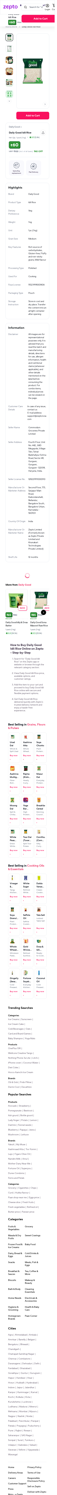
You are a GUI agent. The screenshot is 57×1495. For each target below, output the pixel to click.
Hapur (11, 1378)
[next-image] (45, 104)
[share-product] (43, 133)
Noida (29, 1416)
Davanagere (14, 1363)
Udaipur (12, 1445)
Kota (27, 1397)
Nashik (21, 1416)
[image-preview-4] (9, 83)
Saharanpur (13, 1435)
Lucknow (26, 1401)
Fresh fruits (28, 1202)
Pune (10, 1430)
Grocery (12, 1188)
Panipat (34, 1421)
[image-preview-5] (9, 94)
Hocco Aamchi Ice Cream (20, 1072)
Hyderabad (31, 1382)
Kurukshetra (14, 1401)
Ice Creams (13, 1019)
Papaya (23, 1129)
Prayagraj (21, 1425)
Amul (25, 1158)
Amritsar (12, 1339)
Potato (24, 1120)
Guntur (24, 1373)
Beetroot (28, 1110)
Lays (10, 1154)
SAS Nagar (26, 1435)
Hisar (29, 1378)
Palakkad (12, 1421)
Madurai (23, 1406)
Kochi (11, 1397)
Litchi (35, 1058)
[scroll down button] (9, 101)
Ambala (32, 1334)
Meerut (33, 1406)
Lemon (33, 1120)
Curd (10, 1192)
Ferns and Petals (16, 1178)
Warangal (12, 1454)
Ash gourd (13, 1115)
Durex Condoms (16, 1173)
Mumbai (23, 1411)
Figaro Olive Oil (22, 1154)
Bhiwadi (24, 1344)
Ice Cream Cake (16, 1024)
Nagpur (12, 1416)
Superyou (26, 1168)
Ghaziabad (25, 1368)
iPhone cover (14, 1062)
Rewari (27, 1430)
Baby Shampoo (15, 1038)
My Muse (20, 1144)
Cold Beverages (16, 1029)
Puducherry (33, 1425)
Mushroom (13, 1134)
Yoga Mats (30, 1038)
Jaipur (20, 1387)
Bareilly (22, 1339)
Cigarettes (23, 1188)
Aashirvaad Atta (16, 1149)
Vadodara (22, 1445)
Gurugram (35, 1373)
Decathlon (26, 1087)
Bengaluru (13, 1344)
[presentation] (19, 26)
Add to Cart (41, 18)
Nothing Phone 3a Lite (19, 1058)
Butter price (14, 1211)
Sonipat (12, 1440)
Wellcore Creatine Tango (20, 1053)
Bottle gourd (26, 1115)
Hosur (11, 1382)
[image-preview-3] (9, 71)
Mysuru (33, 1411)
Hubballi (20, 1382)
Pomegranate (15, 1110)
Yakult (11, 1144)
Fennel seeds (24, 1125)
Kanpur (11, 1392)
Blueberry (13, 1129)
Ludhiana (12, 1406)
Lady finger (13, 1120)
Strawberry (24, 1105)
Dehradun (27, 1363)
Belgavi (31, 1339)
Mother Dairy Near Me (19, 1163)
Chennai (12, 1358)
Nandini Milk (14, 1158)
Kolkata (19, 1397)
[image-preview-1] (9, 49)
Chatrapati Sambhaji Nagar (21, 1354)
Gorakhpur (13, 1373)
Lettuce (25, 1134)
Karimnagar (23, 1392)
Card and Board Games (19, 1033)
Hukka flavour (22, 1192)
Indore (11, 1387)
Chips (33, 1188)
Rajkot (18, 1430)
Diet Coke (13, 1067)
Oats (28, 1029)
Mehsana (12, 1411)
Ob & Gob (13, 1082)
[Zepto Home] (10, 7)
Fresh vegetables (16, 1207)
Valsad (32, 1445)
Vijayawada (32, 1449)
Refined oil (32, 1207)
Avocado (12, 1105)
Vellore (21, 1449)
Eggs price (34, 1197)
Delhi (36, 1363)
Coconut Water (30, 1062)
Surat (20, 1440)
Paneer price (28, 1211)
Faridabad (13, 1368)
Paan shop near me (17, 1197)
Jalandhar (29, 1387)
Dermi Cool (13, 1087)
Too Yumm (31, 1149)
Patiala (11, 1425)
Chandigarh (13, 1349)
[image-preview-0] (9, 37)
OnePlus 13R (14, 1048)
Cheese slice (14, 1202)
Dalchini (12, 1125)
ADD (22, 608)
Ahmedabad (21, 1334)
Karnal (34, 1392)
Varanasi (12, 1449)
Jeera (32, 1129)
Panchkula (24, 1421)
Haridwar (20, 1378)
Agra (10, 1334)
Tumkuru (29, 1440)
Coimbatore (24, 1358)
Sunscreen (26, 1019)
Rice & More (11, 26)
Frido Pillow (25, 1082)
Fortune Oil (13, 1168)
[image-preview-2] (9, 60)
